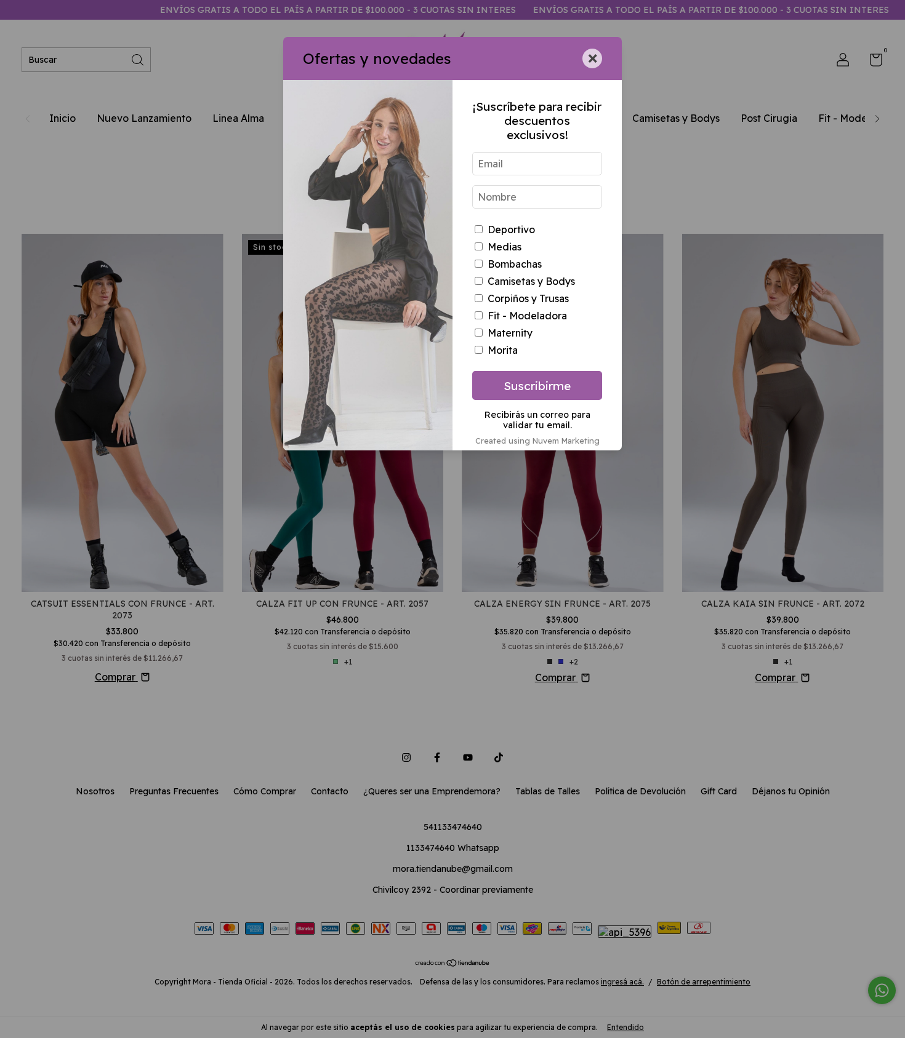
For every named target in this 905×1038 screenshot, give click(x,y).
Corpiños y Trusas (528, 298)
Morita (503, 350)
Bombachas (515, 264)
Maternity (510, 333)
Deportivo (511, 229)
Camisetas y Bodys (531, 281)
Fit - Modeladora (527, 315)
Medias (504, 247)
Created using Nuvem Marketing (537, 440)
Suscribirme (537, 385)
